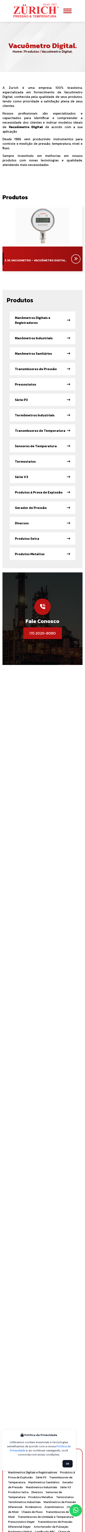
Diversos (37, 1492)
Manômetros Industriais (41, 1487)
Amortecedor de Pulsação (51, 1527)
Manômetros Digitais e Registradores (32, 1472)
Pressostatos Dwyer (21, 1522)
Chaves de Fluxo (32, 1512)
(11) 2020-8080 (43, 633)
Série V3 (65, 1487)
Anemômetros (54, 1507)
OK (67, 1464)
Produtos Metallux (40, 1497)
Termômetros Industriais (24, 1502)
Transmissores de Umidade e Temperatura (45, 1517)
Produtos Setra (18, 1492)
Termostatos (65, 1497)
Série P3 (41, 1477)
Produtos (31, 51)
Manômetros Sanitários (43, 1482)
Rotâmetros (33, 1507)
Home (17, 51)
